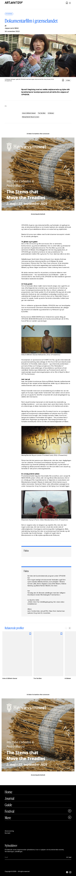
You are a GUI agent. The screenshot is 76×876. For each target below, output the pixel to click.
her (29, 578)
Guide (8, 805)
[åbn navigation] (69, 3)
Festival (9, 811)
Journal (9, 798)
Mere (8, 818)
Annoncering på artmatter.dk (38, 214)
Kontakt (7, 833)
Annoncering (9, 831)
